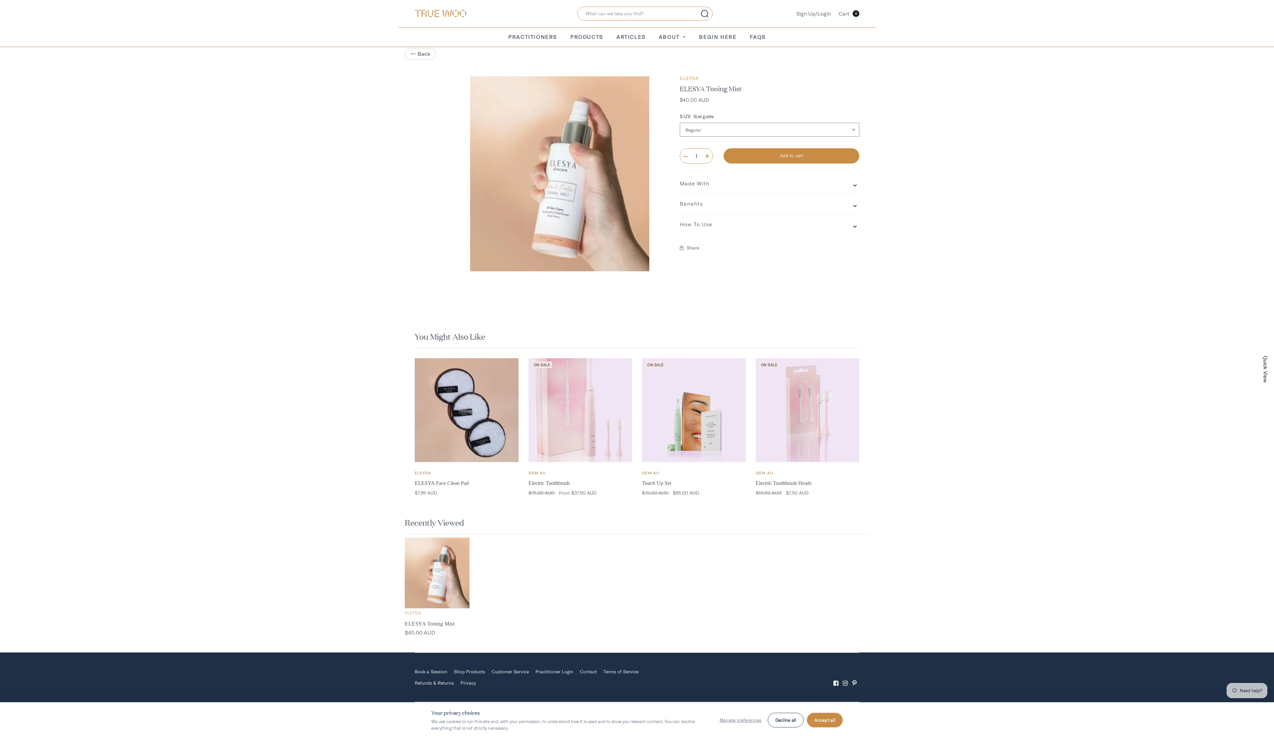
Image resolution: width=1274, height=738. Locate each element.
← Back (420, 53)
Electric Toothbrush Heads (784, 483)
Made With (694, 183)
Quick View (1265, 369)
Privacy (468, 683)
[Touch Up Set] (694, 410)
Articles (631, 37)
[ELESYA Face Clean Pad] (467, 410)
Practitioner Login (554, 672)
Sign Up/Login (813, 13)
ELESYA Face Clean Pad (442, 483)
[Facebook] (836, 677)
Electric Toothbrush (549, 483)
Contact (588, 672)
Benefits (691, 203)
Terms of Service (620, 672)
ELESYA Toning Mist (430, 624)
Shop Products (469, 672)
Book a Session (431, 672)
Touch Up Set (656, 483)
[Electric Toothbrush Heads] (808, 410)
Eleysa (689, 78)
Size (697, 116)
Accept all (824, 720)
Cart (848, 13)
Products (586, 37)
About (669, 37)
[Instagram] (845, 677)
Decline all (785, 720)
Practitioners (532, 37)
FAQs (757, 37)
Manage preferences (740, 720)
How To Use (696, 224)
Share (693, 248)
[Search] (705, 14)
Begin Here (718, 37)
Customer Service (510, 672)
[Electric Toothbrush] (580, 410)
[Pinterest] (855, 677)
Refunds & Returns (434, 683)
